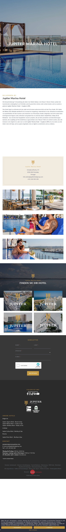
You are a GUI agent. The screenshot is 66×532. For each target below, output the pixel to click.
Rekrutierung (44, 465)
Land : (36, 345)
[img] (48, 323)
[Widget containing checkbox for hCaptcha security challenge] (28, 365)
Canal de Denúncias (35, 465)
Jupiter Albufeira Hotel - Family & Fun (13, 425)
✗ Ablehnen (49, 527)
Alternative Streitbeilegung (23, 465)
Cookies (45, 467)
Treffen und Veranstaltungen (21, 468)
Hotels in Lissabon (44, 468)
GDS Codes (51, 465)
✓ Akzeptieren (17, 527)
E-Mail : (18, 356)
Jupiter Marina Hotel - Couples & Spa (13, 423)
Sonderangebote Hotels (55, 468)
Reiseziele (26, 472)
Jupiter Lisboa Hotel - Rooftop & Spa (13, 431)
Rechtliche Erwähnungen (25, 467)
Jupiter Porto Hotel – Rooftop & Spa (12, 437)
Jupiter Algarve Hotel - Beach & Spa (12, 422)
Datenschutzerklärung (37, 467)
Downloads (58, 465)
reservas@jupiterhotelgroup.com (13, 446)
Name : (17, 345)
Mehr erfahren (33, 530)
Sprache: (18, 351)
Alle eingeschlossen (9, 468)
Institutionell (13, 465)
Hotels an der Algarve (34, 468)
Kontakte (7, 465)
